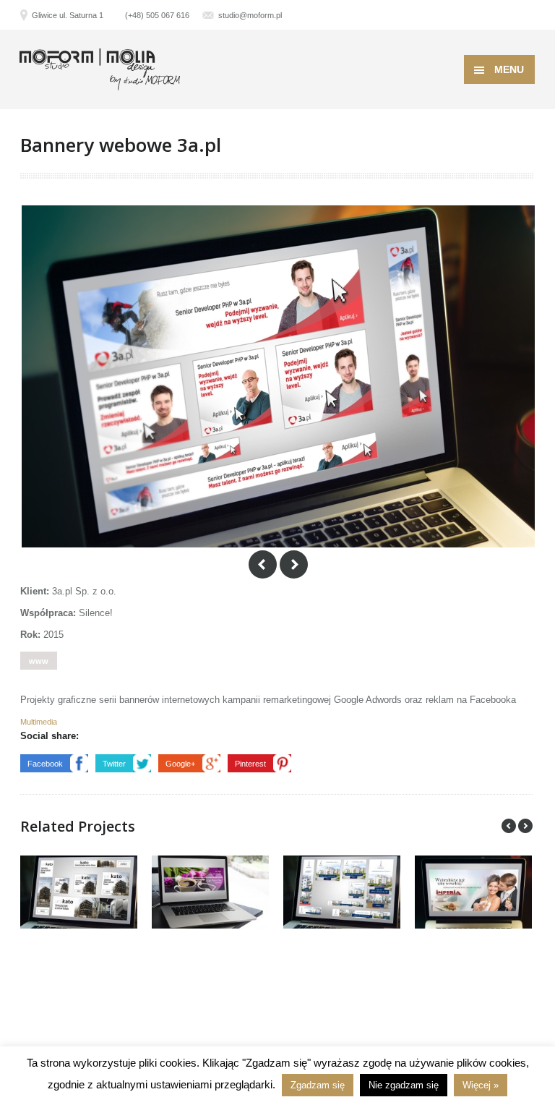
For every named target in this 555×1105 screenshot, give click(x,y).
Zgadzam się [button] (318, 1085)
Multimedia (38, 721)
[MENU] (532, 21)
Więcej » (480, 1085)
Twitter (114, 763)
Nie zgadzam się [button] (404, 1085)
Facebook (45, 763)
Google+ (180, 763)
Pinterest (250, 763)
